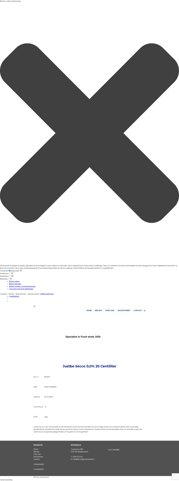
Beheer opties (14, 281)
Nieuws (98, 310)
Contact (138, 310)
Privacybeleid (39, 464)
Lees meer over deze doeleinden (21, 289)
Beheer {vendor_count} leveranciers (22, 286)
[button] (89, 133)
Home (89, 310)
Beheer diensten (15, 284)
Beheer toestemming (6, 480)
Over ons (109, 310)
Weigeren (11, 294)
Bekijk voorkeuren (21, 294)
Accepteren (4, 294)
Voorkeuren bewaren (33, 294)
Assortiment (123, 310)
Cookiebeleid (14, 296)
